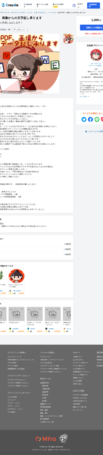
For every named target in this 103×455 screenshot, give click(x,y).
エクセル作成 (12, 397)
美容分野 (45, 395)
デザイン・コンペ (14, 406)
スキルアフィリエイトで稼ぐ (50, 366)
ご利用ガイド (77, 357)
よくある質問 (77, 381)
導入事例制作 (44, 419)
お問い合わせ (77, 384)
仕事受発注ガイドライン (81, 372)
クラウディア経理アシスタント (18, 383)
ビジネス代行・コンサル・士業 (26, 12)
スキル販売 (11, 412)
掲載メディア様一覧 (79, 407)
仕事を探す (28, 6)
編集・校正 (44, 413)
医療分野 (45, 386)
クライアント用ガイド (80, 363)
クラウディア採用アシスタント (50, 372)
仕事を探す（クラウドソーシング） (52, 360)
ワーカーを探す (42, 6)
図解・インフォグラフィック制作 (51, 416)
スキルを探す (59, 5)
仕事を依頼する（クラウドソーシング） (21, 360)
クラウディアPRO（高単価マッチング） (54, 369)
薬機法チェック (45, 404)
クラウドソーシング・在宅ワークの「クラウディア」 (51, 450)
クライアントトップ (14, 357)
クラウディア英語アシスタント (18, 386)
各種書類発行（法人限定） (17, 369)
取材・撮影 (44, 410)
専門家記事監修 (45, 407)
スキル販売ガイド (79, 369)
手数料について (78, 378)
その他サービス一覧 (47, 422)
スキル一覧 (9, 12)
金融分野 (45, 392)
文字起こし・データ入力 (48, 12)
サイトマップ (77, 410)
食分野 (44, 401)
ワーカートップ (45, 357)
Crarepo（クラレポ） (80, 398)
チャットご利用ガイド (80, 375)
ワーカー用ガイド (79, 366)
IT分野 (44, 398)
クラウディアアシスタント (17, 380)
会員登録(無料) (93, 5)
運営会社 (100, 357)
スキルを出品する (46, 363)
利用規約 (100, 360)
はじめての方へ (78, 360)
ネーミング (11, 400)
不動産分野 (46, 389)
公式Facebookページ (80, 401)
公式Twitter (76, 404)
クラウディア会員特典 (80, 395)
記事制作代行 (44, 383)
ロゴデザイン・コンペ (15, 409)
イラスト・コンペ (14, 403)
